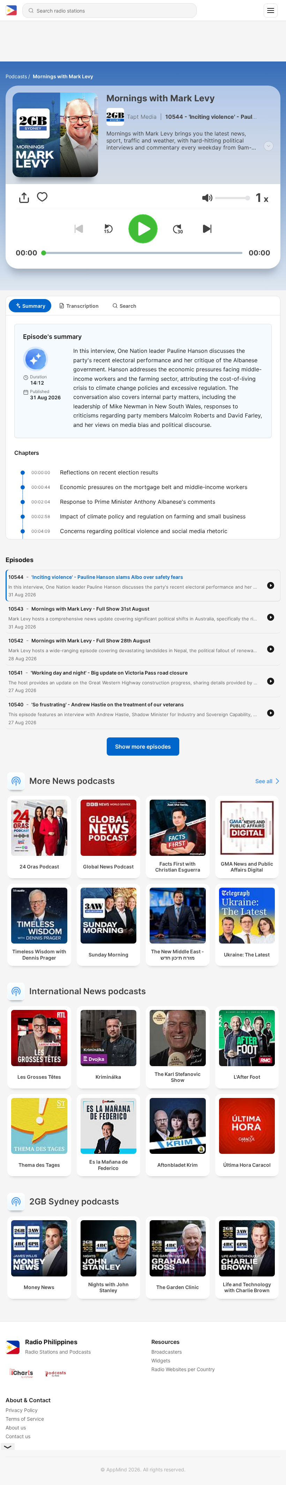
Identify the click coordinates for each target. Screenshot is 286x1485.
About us (16, 1428)
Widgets (160, 1360)
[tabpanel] (143, 427)
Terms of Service (25, 1419)
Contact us (18, 1436)
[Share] (24, 197)
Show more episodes (143, 746)
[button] (207, 198)
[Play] (143, 228)
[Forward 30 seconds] (178, 228)
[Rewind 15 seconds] (108, 228)
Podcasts (16, 76)
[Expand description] (268, 146)
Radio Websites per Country (183, 1369)
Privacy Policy (22, 1410)
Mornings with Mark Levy (63, 76)
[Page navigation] (271, 10)
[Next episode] (205, 228)
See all (263, 781)
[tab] (30, 305)
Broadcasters (166, 1352)
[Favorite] (42, 197)
